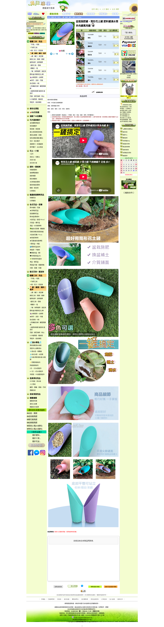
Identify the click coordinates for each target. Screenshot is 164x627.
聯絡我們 (124, 155)
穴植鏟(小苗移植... (127, 112)
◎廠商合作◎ (128, 193)
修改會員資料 (95, 599)
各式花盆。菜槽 (36, 205)
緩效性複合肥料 (35, 185)
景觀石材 (33, 390)
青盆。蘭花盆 (34, 262)
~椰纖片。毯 (34, 68)
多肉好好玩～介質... (127, 106)
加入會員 (112, 599)
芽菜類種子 (33, 126)
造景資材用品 (35, 378)
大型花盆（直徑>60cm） (38, 219)
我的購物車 (84, 599)
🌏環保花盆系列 (35, 247)
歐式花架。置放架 (37, 272)
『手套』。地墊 (34, 44)
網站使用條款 (126, 146)
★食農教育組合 (35, 123)
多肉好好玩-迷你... (127, 105)
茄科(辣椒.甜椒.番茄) (36, 138)
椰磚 (36, 30)
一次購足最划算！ (129, 28)
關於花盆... (36, 441)
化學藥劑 (33, 201)
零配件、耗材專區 (35, 102)
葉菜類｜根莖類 (35, 129)
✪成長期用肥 (32, 416)
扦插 (45, 30)
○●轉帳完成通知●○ (127, 129)
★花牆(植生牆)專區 (36, 241)
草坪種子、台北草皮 (36, 147)
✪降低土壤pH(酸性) (34, 429)
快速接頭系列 (34, 365)
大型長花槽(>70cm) (36, 234)
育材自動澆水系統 (35, 345)
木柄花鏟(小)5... (126, 116)
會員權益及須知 (126, 152)
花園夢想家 (51, 599)
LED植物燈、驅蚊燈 (36, 99)
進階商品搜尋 (31, 26)
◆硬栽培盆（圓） (35, 253)
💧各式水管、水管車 (36, 354)
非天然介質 (33, 163)
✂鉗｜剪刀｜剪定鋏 (36, 50)
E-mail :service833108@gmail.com (83, 617)
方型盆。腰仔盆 (35, 222)
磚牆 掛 (28, 31)
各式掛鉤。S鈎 (34, 83)
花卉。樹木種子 (35, 141)
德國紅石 (39, 28)
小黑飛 (42, 30)
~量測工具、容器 (35, 65)
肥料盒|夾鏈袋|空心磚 (37, 74)
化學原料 (33, 191)
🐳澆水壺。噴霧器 (36, 351)
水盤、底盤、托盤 (35, 268)
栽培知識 (66, 599)
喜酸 (43, 28)
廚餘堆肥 (33, 176)
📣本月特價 (34, 112)
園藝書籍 (33, 398)
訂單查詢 (104, 599)
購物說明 (124, 138)
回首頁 (59, 599)
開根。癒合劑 (34, 188)
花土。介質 (34, 151)
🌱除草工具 (33, 47)
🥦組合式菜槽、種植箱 (37, 228)
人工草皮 (33, 384)
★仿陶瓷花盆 (34, 210)
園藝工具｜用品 (36, 41)
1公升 (31, 154)
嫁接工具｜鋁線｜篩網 (37, 59)
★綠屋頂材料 (34, 238)
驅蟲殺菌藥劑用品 (37, 195)
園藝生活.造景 (34, 407)
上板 (33, 28)
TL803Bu (78, 17)
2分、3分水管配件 (36, 368)
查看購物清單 (99, 92)
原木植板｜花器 (35, 207)
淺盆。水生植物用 (35, 225)
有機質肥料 (33, 170)
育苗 (34, 30)
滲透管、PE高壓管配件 (37, 374)
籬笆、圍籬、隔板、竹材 (38, 387)
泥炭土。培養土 (35, 157)
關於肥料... (36, 435)
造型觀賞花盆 (34, 213)
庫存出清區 (34, 109)
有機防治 (33, 197)
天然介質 (33, 160)
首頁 (49, 17)
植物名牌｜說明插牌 (36, 62)
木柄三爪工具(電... (127, 117)
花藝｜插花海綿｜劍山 (37, 96)
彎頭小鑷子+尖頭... (127, 110)
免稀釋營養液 (34, 173)
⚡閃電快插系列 (35, 362)
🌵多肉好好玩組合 (36, 259)
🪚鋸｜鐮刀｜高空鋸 (36, 56)
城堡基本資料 (126, 144)
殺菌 (31, 30)
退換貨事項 (125, 149)
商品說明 (83, 96)
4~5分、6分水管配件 (36, 371)
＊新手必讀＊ (36, 432)
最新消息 (124, 132)
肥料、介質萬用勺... (127, 108)
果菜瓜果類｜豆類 (35, 135)
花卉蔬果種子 (35, 120)
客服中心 (124, 135)
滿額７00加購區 (36, 116)
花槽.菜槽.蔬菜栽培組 (37, 231)
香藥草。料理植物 (36, 144)
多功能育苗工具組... (127, 121)
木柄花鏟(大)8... (126, 114)
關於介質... (36, 438)
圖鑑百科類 (33, 401)
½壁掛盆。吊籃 (35, 244)
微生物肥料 (33, 179)
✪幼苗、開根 (32, 413)
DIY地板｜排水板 (35, 381)
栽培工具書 (33, 404)
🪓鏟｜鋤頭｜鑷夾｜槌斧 (38, 53)
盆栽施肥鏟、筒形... (127, 119)
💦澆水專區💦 (35, 342)
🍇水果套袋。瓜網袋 (36, 77)
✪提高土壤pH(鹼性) (34, 426)
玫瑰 (39, 30)
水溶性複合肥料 (35, 182)
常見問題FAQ (126, 140)
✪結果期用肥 (32, 423)
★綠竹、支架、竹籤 (36, 80)
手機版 (43, 599)
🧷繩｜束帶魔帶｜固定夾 (38, 71)
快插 (36, 28)
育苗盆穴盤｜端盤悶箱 (37, 265)
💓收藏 (62, 51)
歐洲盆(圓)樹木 (34, 216)
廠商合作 (120, 599)
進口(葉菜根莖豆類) (36, 132)
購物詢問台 (75, 599)
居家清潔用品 (35, 394)
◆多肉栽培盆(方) (35, 256)
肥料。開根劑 (35, 167)
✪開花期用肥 (32, 419)
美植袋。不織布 (35, 250)
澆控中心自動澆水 (35, 348)
